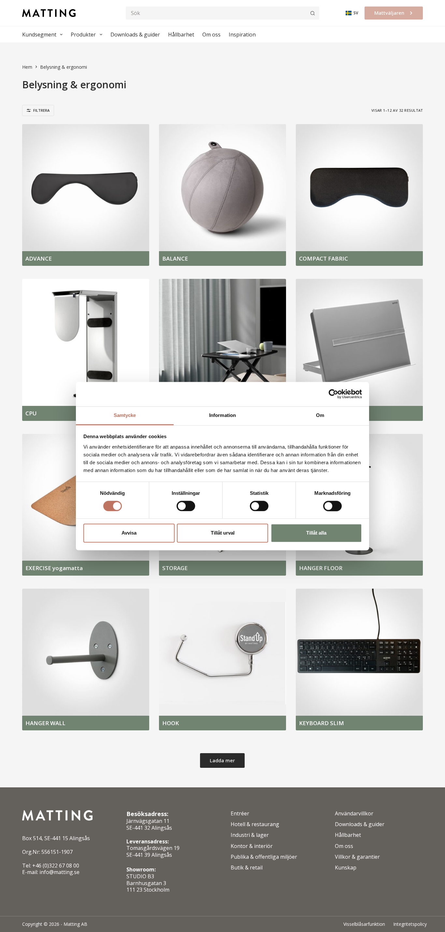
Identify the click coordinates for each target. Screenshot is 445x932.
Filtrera (41, 110)
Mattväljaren (389, 12)
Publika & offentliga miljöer (264, 856)
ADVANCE (38, 258)
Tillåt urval (223, 533)
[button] (352, 13)
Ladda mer (222, 760)
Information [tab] (222, 415)
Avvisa (129, 533)
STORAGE (175, 568)
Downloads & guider (135, 34)
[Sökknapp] (312, 13)
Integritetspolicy (410, 924)
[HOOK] (222, 652)
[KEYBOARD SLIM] (359, 652)
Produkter (83, 34)
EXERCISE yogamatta (54, 568)
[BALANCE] (222, 187)
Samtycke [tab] (125, 415)
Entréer (240, 813)
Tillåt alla (316, 533)
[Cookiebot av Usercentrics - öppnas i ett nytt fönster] (333, 394)
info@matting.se (59, 872)
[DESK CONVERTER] (222, 342)
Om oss (211, 34)
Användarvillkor (354, 813)
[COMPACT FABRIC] (359, 187)
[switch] (186, 506)
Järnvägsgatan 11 (147, 820)
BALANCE (175, 258)
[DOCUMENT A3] (359, 342)
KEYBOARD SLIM (321, 723)
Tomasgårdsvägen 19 (152, 848)
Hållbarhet (181, 34)
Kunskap (345, 867)
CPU (31, 413)
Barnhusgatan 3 (146, 883)
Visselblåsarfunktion (364, 924)
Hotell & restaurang (255, 824)
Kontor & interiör (252, 846)
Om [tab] (320, 415)
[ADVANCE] (85, 187)
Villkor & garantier (357, 856)
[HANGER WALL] (85, 652)
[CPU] (85, 342)
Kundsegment (39, 34)
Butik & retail (247, 867)
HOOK (170, 723)
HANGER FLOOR (320, 568)
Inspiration (242, 34)
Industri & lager (250, 835)
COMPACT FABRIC (323, 258)
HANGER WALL (45, 723)
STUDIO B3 (140, 876)
